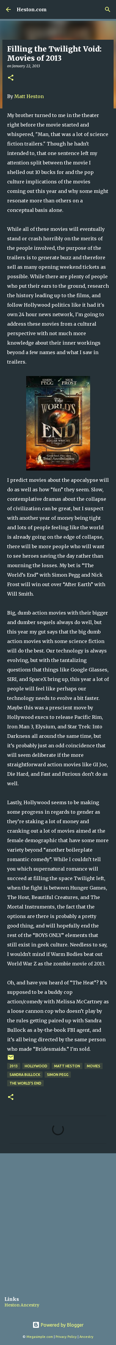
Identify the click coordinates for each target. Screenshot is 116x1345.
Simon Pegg (57, 1075)
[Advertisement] (58, 1220)
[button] (10, 78)
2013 (14, 1066)
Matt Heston (29, 96)
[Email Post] (10, 1059)
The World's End (25, 1083)
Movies (93, 1066)
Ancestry (86, 1336)
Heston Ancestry (21, 1305)
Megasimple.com (39, 1336)
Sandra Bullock (25, 1075)
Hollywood (36, 1066)
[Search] (107, 9)
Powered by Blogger (62, 1325)
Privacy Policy (66, 1336)
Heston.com (32, 9)
